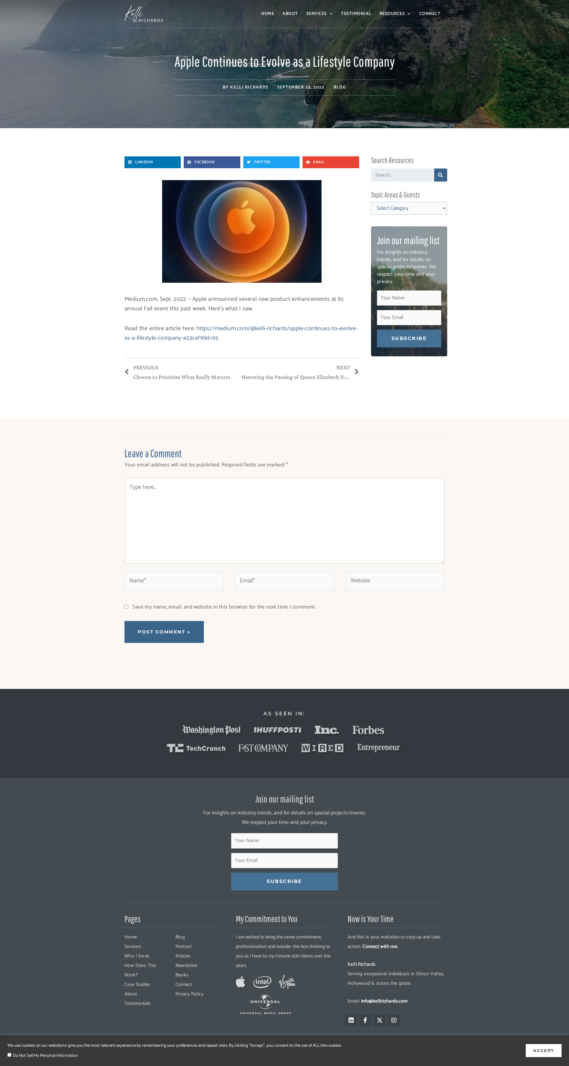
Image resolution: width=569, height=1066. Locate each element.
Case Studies (137, 985)
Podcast (183, 947)
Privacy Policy (189, 994)
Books (181, 975)
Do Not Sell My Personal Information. (45, 1055)
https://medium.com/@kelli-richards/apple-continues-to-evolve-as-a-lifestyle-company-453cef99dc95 (240, 333)
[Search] (440, 175)
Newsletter (186, 966)
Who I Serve (136, 956)
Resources (392, 13)
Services (316, 13)
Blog (340, 87)
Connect (430, 13)
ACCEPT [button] (543, 1050)
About (290, 13)
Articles (183, 956)
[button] (152, 162)
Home (267, 13)
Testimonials (137, 1004)
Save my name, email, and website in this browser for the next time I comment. (224, 607)
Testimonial (356, 13)
